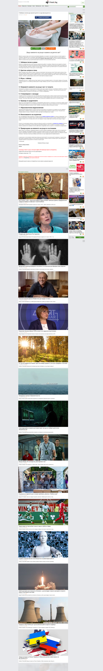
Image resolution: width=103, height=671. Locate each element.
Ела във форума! (72, 6)
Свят (43, 6)
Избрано (46, 6)
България (29, 6)
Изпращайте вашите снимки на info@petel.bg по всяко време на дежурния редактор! (36, 161)
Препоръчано (38, 6)
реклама (84, 240)
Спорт (33, 6)
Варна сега (24, 6)
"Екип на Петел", (26, 144)
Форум (80, 237)
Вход (83, 2)
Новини (19, 6)
